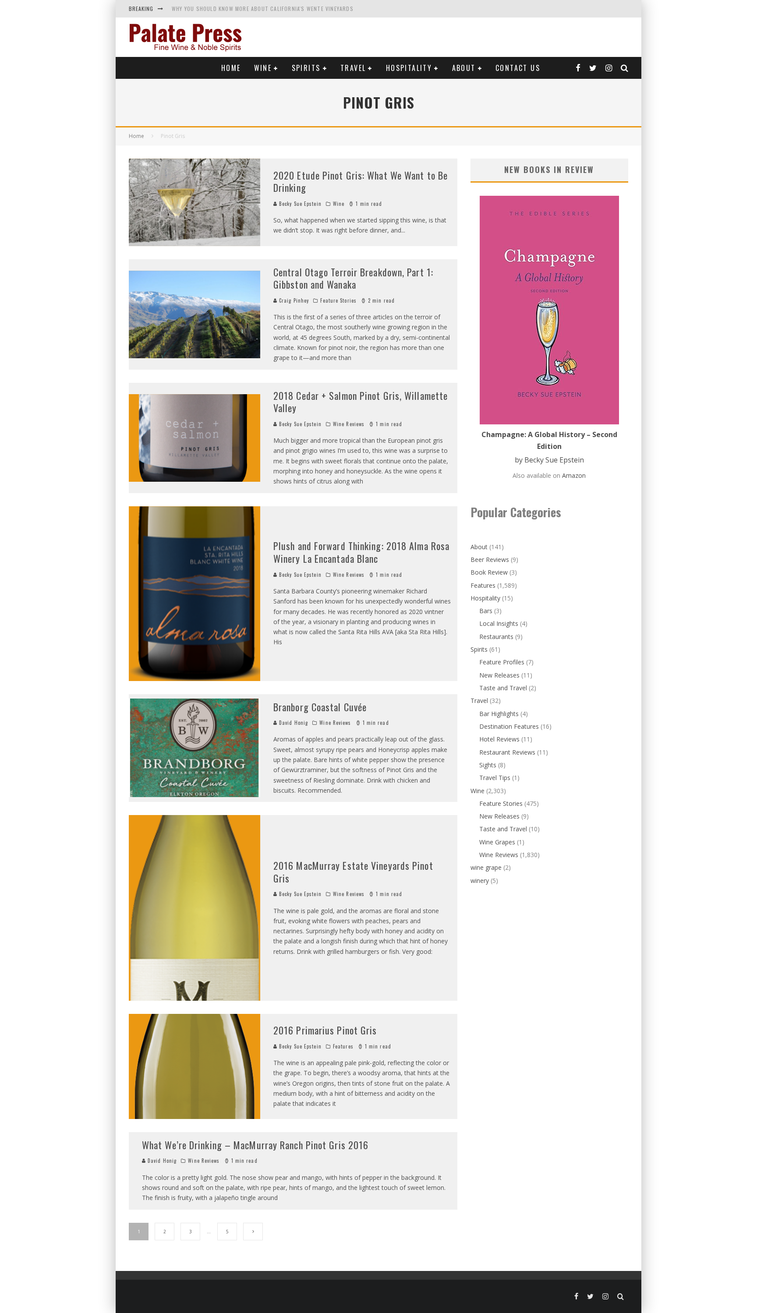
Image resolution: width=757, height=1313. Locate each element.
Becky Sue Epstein (299, 203)
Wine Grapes (497, 842)
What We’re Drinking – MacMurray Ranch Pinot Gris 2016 (255, 1145)
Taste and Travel (503, 688)
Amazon (574, 475)
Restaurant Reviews (507, 752)
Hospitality (409, 68)
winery (479, 880)
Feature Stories (338, 300)
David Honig (292, 722)
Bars (485, 611)
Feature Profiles (501, 662)
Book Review (489, 572)
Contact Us (517, 68)
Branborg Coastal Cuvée (320, 707)
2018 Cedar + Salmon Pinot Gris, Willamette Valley (360, 401)
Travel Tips (494, 777)
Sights (487, 765)
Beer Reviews (489, 559)
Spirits (306, 68)
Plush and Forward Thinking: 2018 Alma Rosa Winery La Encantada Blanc (361, 552)
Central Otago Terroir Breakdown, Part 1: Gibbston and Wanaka (353, 278)
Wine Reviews (348, 424)
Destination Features (509, 726)
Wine (263, 68)
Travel (353, 68)
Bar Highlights (499, 713)
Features (343, 1046)
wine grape (486, 867)
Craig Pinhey (293, 300)
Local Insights (498, 623)
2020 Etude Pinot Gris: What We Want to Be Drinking (360, 181)
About (464, 68)
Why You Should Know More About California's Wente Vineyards (263, 8)
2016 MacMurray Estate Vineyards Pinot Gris (353, 871)
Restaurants (496, 636)
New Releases (499, 675)
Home (231, 68)
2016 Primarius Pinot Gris (325, 1030)
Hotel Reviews (499, 739)
